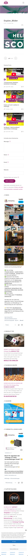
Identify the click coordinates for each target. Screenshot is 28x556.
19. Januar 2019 (10, 23)
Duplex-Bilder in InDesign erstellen (17, 9)
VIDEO (12, 86)
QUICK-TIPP (8, 86)
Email (5, 162)
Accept (14, 541)
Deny (14, 545)
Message (6, 141)
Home (6, 9)
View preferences (14, 549)
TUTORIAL (8, 109)
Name (5, 154)
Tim (6, 23)
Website (6, 170)
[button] (26, 530)
